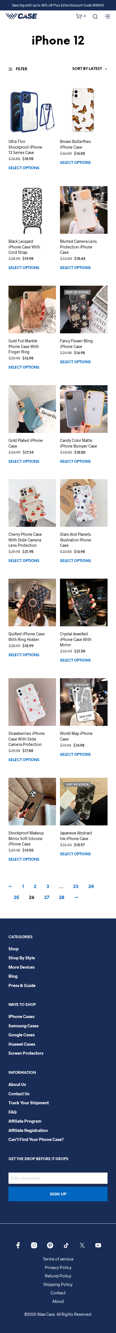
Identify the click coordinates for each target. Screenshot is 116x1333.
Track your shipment (28, 1102)
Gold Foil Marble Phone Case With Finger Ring (23, 346)
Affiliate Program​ (24, 1120)
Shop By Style (21, 957)
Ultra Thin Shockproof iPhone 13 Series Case (25, 147)
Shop (13, 948)
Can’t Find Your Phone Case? (36, 1139)
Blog (12, 976)
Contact (58, 1292)
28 (61, 897)
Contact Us (18, 1093)
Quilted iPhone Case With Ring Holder (26, 636)
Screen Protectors (25, 1053)
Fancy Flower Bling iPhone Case (76, 343)
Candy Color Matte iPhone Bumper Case (78, 443)
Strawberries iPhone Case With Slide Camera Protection (26, 739)
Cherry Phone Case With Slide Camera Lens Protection (25, 540)
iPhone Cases (21, 1016)
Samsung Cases (23, 1025)
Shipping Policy (58, 1284)
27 (46, 897)
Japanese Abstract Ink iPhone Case (76, 835)
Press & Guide (21, 985)
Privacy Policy (58, 1267)
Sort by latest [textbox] (87, 69)
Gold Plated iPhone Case (25, 443)
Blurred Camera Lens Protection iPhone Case (78, 246)
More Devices (21, 967)
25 (16, 897)
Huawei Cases (21, 1043)
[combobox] (77, 69)
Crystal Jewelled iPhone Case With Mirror (76, 639)
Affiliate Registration (28, 1130)
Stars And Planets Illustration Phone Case (75, 540)
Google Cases (21, 1034)
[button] (81, 16)
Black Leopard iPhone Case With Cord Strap (24, 246)
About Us (17, 1084)
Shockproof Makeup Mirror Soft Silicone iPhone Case (26, 838)
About (58, 1301)
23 (76, 886)
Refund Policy (58, 1275)
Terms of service (58, 1258)
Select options (23, 168)
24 (91, 886)
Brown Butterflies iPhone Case (75, 144)
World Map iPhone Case (76, 736)
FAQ (12, 1111)
